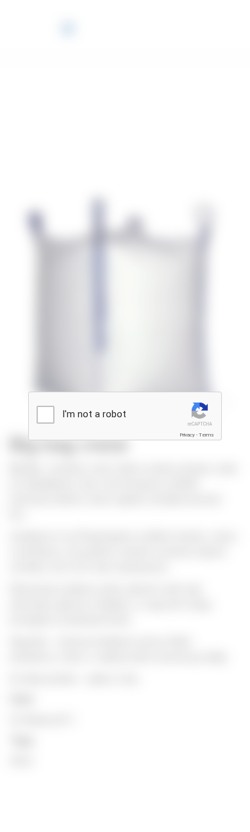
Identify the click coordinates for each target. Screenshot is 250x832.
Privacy (187, 435)
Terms (206, 435)
